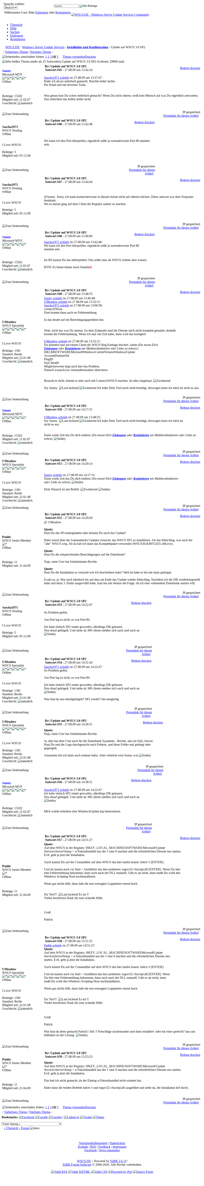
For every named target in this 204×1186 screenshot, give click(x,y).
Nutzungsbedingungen (93, 1143)
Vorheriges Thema (16, 52)
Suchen (15, 32)
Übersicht (16, 25)
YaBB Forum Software (76, 1164)
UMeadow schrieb (55, 301)
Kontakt (83, 1146)
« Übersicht (11, 1128)
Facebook (90, 1150)
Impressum (119, 1146)
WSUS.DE (12, 47)
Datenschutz (117, 1143)
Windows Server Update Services (43, 47)
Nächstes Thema (40, 52)
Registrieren (63, 12)
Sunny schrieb (53, 298)
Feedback (104, 1146)
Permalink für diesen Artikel (181, 115)
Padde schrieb (53, 945)
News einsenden (109, 1150)
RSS (93, 1146)
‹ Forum (24, 1128)
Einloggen (41, 12)
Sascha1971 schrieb (56, 77)
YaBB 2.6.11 (118, 1161)
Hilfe (13, 28)
